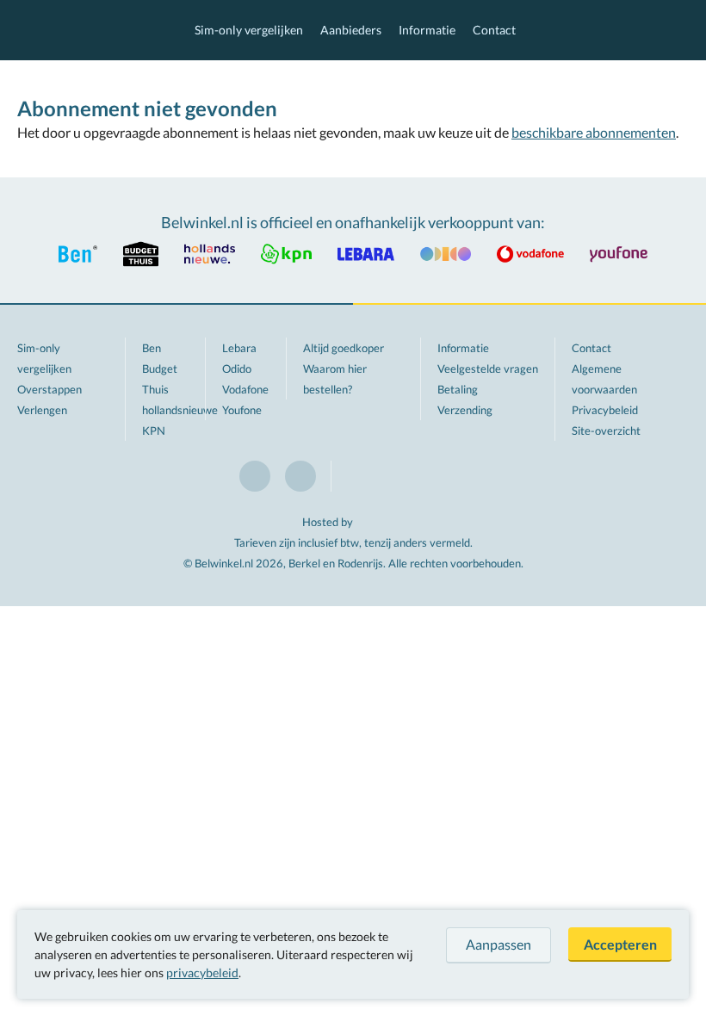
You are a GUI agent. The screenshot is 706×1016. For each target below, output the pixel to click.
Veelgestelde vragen (487, 368)
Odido (236, 368)
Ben (151, 348)
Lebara (239, 348)
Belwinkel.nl (88, 30)
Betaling (457, 389)
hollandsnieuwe (180, 410)
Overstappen (49, 389)
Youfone (242, 410)
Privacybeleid (605, 410)
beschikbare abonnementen (593, 132)
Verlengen (42, 410)
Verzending (464, 410)
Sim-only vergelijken (249, 29)
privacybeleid (202, 972)
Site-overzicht (606, 430)
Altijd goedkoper (343, 348)
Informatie (427, 29)
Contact (494, 29)
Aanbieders (350, 29)
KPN (153, 430)
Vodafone (245, 389)
